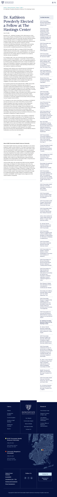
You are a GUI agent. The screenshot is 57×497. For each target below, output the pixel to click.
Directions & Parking (45, 479)
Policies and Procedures (11, 481)
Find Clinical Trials (44, 410)
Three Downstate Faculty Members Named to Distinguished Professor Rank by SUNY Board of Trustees (46, 148)
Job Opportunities (28, 426)
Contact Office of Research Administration (44, 425)
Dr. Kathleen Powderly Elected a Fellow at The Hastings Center (46, 322)
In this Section (45, 17)
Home (5, 7)
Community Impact (28, 421)
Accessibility (8, 477)
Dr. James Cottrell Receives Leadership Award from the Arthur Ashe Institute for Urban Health (46, 329)
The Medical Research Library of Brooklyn (44, 419)
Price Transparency (10, 484)
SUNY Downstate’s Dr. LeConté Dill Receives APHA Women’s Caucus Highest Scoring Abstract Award (46, 314)
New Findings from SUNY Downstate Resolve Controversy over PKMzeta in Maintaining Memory (46, 157)
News (17, 7)
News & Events (11, 7)
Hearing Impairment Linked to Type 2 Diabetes (45, 87)
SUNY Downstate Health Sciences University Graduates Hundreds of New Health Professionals (46, 187)
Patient (9, 410)
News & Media (28, 423)
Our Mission (28, 418)
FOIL (15, 479)
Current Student (11, 417)
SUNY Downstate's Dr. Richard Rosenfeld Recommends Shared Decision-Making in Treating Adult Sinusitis (45, 262)
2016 (21, 7)
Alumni (9, 428)
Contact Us (28, 429)
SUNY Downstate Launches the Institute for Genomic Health (45, 55)
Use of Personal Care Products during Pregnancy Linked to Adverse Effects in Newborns (45, 105)
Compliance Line (9, 479)
